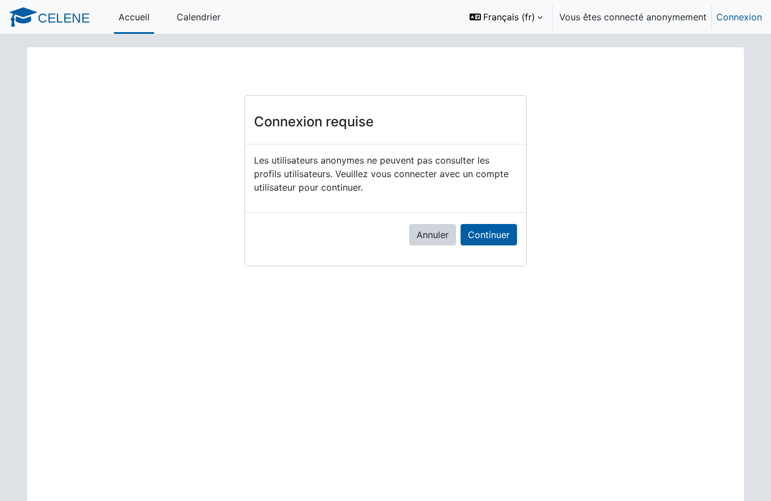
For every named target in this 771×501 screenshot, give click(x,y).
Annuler (433, 234)
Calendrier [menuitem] (199, 17)
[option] (612, 17)
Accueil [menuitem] (134, 17)
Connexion (739, 17)
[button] (506, 17)
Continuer (489, 234)
